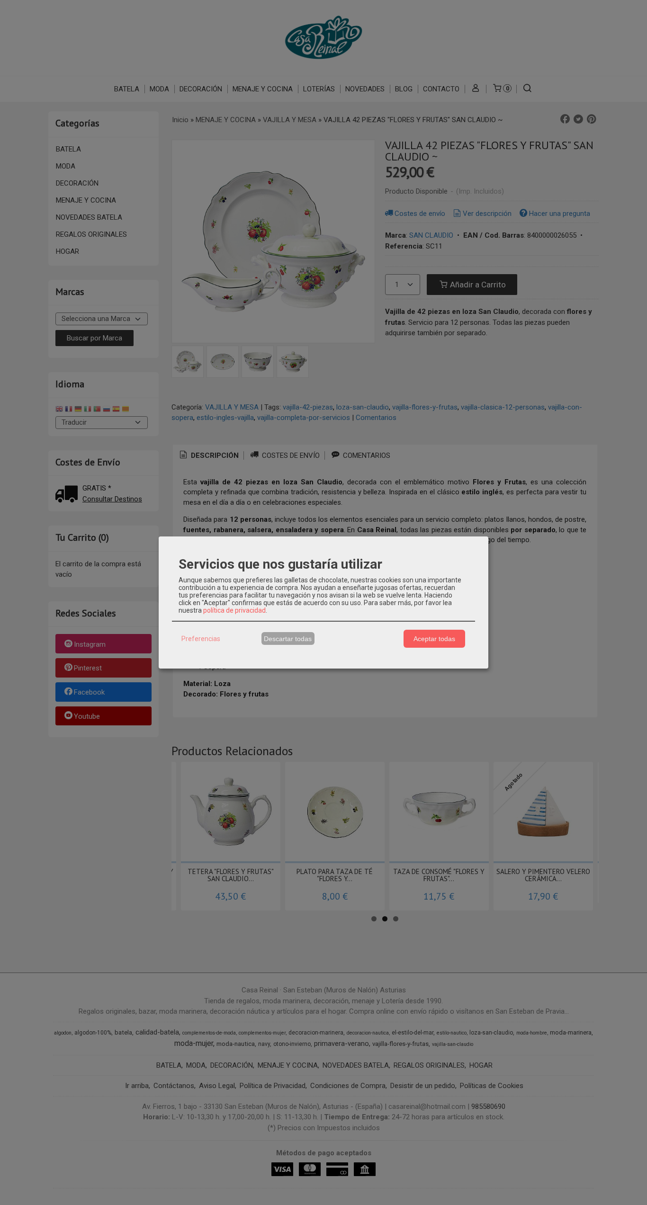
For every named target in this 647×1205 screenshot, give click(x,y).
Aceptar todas (434, 639)
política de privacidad (234, 610)
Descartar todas (288, 639)
